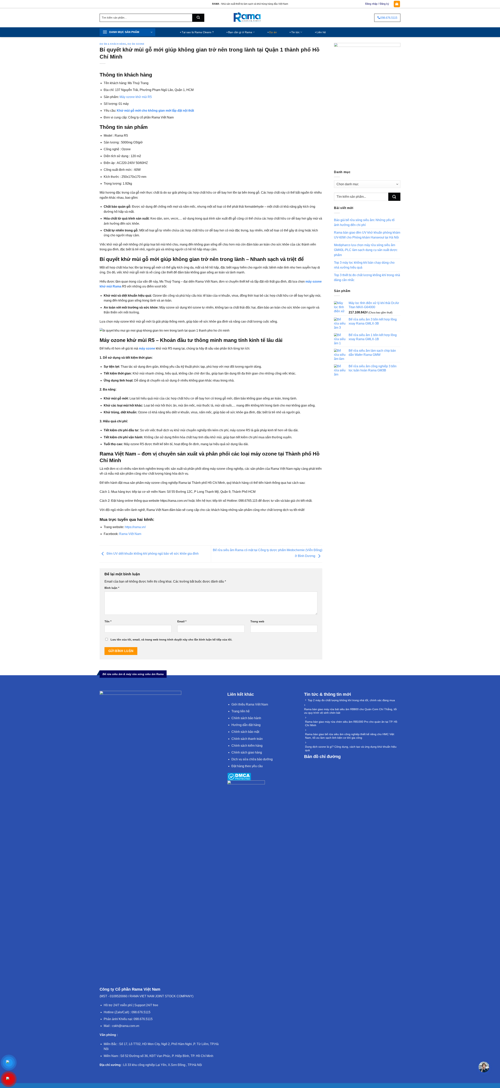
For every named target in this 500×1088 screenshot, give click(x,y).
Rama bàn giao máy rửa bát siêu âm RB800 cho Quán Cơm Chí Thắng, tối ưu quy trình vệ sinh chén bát (350, 711)
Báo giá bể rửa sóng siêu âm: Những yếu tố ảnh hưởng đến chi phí (364, 222)
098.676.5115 (388, 17)
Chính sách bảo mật (245, 731)
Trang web (257, 621)
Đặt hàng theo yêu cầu (247, 766)
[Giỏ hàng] (397, 4)
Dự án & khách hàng (113, 44)
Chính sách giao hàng (246, 752)
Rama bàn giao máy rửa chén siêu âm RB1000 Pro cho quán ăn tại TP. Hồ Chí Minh (351, 723)
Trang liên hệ (240, 711)
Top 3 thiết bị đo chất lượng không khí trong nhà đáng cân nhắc (367, 277)
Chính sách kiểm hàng (246, 745)
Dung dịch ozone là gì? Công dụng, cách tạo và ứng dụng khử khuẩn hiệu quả (350, 748)
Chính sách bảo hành (246, 718)
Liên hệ (321, 32)
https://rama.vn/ (135, 527)
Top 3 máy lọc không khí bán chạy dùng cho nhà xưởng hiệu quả (364, 265)
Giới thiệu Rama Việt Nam (249, 704)
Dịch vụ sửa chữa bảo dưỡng (252, 759)
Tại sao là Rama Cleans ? (198, 32)
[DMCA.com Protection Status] (239, 776)
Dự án (273, 32)
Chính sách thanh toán (247, 738)
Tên (107, 621)
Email (181, 621)
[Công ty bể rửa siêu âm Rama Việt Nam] (250, 17)
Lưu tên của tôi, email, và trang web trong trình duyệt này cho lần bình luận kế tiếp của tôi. (171, 639)
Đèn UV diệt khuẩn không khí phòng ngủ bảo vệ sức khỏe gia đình (152, 553)
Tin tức (295, 32)
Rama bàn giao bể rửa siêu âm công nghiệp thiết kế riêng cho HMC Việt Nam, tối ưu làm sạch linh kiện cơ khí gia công (349, 736)
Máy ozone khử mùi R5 (136, 97)
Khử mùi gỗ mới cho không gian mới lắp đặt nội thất (155, 110)
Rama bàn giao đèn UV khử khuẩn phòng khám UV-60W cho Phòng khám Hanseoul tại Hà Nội (367, 235)
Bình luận (111, 587)
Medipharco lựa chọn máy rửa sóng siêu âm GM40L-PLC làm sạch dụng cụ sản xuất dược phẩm (365, 250)
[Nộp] (198, 18)
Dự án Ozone (136, 44)
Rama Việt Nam (130, 534)
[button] (484, 1067)
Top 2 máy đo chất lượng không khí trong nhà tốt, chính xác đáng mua (351, 700)
